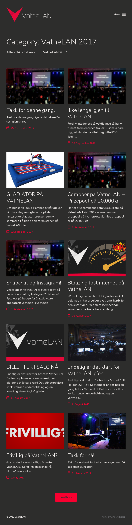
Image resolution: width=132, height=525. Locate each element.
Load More (66, 497)
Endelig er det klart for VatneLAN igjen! (94, 370)
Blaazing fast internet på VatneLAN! (96, 286)
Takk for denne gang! (30, 110)
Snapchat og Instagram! (33, 282)
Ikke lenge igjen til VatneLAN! (88, 113)
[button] (119, 14)
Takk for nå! (81, 455)
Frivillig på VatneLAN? (31, 455)
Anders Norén (118, 516)
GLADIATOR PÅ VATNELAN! (24, 197)
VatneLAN (20, 516)
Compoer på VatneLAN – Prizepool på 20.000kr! (96, 197)
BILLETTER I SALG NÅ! (33, 367)
